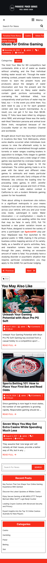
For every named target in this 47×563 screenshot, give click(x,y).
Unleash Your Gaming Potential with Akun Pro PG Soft (21, 318)
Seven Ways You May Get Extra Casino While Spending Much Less (22, 427)
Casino (28, 36)
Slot (7, 278)
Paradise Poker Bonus (12, 36)
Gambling (6, 535)
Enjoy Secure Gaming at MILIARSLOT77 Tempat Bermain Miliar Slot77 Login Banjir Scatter (22, 497)
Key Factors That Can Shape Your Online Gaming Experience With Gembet (23, 485)
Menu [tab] (39, 20)
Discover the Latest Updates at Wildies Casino (21, 491)
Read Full (9, 346)
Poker (5, 540)
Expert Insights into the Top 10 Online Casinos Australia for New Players (21, 512)
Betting (6, 544)
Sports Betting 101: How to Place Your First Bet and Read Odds (22, 387)
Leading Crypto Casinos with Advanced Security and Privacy (22, 505)
